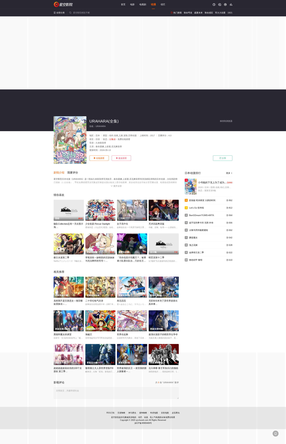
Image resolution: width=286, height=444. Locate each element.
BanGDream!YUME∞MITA (201, 215)
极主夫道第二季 (61, 257)
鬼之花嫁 (193, 245)
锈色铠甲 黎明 (195, 260)
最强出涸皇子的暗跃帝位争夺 (163, 334)
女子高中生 (122, 224)
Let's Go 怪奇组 (196, 208)
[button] (60, 172)
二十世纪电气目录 (94, 300)
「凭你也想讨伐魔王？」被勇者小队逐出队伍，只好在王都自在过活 (131, 260)
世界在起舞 (122, 334)
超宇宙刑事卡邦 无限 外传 (201, 222)
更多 (229, 173)
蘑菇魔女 (193, 237)
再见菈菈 (121, 300)
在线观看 (99, 158)
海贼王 (88, 334)
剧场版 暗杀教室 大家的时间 (202, 200)
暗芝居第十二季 (156, 257)
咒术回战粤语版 (156, 224)
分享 (222, 158)
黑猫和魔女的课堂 (63, 334)
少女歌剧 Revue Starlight (97, 224)
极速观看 (121, 158)
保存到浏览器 (226, 121)
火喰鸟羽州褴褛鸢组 (198, 230)
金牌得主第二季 (196, 252)
